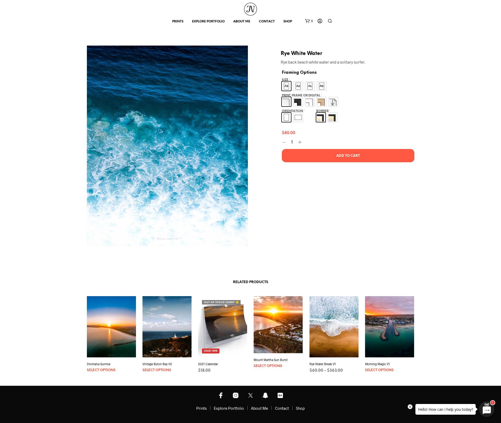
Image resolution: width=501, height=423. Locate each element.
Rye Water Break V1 (322, 364)
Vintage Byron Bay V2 (157, 364)
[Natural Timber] (321, 101)
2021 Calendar (208, 364)
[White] (309, 101)
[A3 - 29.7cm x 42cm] (286, 86)
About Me (241, 21)
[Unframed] (286, 101)
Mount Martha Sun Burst (271, 360)
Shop (287, 21)
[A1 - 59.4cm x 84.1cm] (309, 86)
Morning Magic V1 (377, 364)
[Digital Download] (333, 101)
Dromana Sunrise (98, 364)
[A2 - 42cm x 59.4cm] (298, 86)
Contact (267, 21)
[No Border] (332, 117)
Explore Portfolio (208, 21)
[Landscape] (298, 117)
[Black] (298, 101)
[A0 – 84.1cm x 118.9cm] (321, 86)
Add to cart (348, 156)
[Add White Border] (320, 117)
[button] (309, 21)
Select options (101, 370)
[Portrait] (286, 117)
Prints (177, 21)
